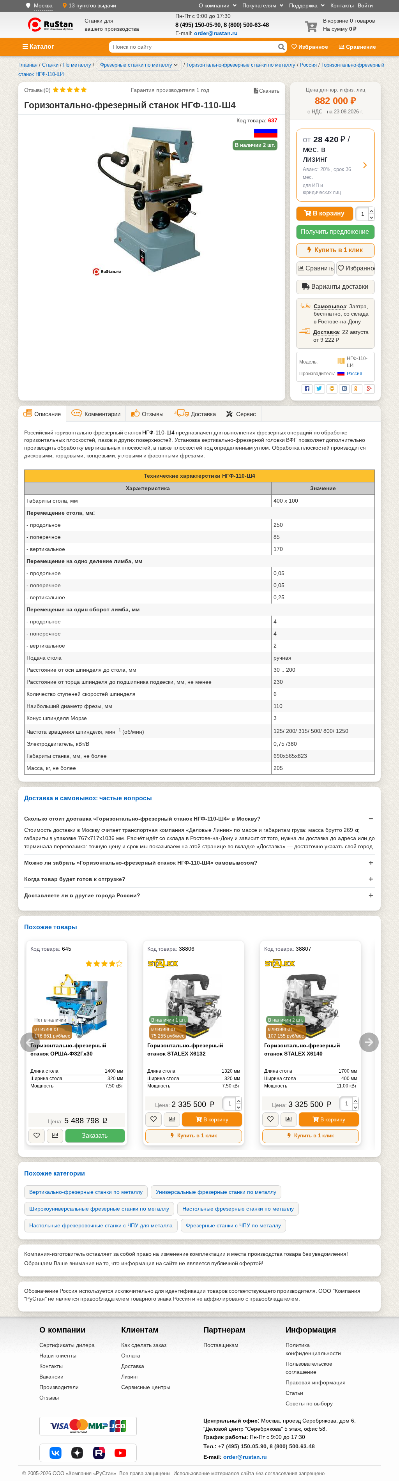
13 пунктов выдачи (92, 5)
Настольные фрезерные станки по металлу (238, 1209)
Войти (365, 5)
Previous (30, 1042)
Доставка (326, 332)
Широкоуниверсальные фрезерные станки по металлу (99, 1209)
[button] (335, 165)
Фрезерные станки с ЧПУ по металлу (233, 1225)
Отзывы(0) (37, 90)
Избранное (313, 47)
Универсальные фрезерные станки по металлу (216, 1192)
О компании (215, 5)
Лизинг (129, 1376)
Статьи (294, 1393)
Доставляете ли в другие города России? (82, 895)
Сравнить (319, 268)
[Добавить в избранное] (36, 1136)
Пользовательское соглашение (309, 1368)
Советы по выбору (309, 1403)
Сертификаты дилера (67, 1345)
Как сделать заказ (143, 1345)
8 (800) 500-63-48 (246, 24)
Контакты (342, 5)
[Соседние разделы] (176, 65)
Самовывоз (330, 306)
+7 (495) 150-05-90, (243, 1446)
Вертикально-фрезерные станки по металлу (86, 1192)
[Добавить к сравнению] (55, 1136)
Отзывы (49, 1398)
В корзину (327, 213)
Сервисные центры (145, 1387)
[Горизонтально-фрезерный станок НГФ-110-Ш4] (152, 198)
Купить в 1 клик (338, 250)
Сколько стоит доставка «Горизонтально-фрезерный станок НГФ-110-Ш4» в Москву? (142, 819)
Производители (59, 1387)
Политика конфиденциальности (313, 1349)
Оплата (130, 1355)
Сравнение (360, 47)
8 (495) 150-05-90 (198, 24)
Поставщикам (220, 1345)
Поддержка (304, 5)
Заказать (95, 1135)
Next (369, 1042)
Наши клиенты (57, 1355)
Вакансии (51, 1376)
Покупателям (260, 5)
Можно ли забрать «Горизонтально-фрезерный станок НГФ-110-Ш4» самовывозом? (141, 863)
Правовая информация (316, 1382)
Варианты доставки (339, 286)
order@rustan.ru (245, 1457)
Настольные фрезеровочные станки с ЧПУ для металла (101, 1225)
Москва (43, 5)
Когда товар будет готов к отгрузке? (74, 879)
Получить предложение (335, 231)
